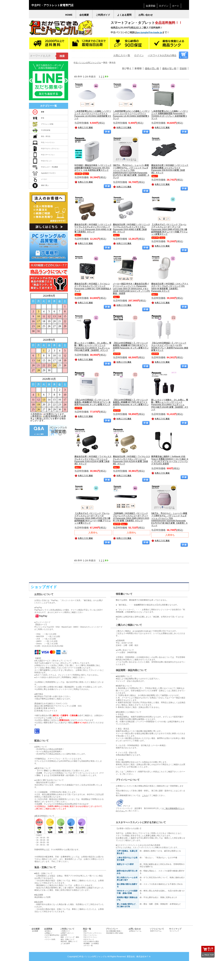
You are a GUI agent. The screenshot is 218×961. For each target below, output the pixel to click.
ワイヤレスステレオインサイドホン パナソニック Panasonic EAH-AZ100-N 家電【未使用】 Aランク (131, 460)
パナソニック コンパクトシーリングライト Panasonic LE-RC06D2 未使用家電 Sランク (92, 115)
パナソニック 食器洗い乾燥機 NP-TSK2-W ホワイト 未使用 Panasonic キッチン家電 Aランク (131, 346)
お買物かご (48, 933)
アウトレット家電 (47, 124)
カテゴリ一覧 (88, 945)
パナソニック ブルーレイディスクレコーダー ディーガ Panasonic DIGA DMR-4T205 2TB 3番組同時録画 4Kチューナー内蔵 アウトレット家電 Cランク (92, 518)
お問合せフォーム (135, 931)
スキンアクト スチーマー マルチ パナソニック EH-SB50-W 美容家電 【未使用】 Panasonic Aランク (169, 287)
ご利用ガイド (65, 931)
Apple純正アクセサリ (48, 173)
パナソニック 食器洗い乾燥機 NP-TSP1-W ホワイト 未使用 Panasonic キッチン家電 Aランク (131, 403)
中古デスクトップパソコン (50, 148)
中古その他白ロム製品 (91, 941)
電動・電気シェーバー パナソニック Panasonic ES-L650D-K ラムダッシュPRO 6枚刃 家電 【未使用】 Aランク (92, 346)
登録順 (183, 68)
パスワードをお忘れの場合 (162, 55)
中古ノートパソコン (48, 142)
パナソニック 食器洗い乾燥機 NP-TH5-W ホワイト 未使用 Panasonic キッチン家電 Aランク (92, 402)
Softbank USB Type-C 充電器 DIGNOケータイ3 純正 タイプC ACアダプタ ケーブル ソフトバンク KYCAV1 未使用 (169, 460)
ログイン (163, 5)
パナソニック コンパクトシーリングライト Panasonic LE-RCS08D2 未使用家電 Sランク (131, 115)
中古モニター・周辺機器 (49, 167)
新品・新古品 (45, 136)
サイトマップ (174, 931)
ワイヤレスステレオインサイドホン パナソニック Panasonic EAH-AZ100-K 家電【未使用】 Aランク (93, 460)
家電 (42, 118)
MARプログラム (155, 931)
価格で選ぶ (45, 185)
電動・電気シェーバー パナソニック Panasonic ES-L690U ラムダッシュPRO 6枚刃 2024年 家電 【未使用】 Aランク (169, 405)
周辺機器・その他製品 (91, 943)
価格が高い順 (152, 68)
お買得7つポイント (67, 933)
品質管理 (64, 935)
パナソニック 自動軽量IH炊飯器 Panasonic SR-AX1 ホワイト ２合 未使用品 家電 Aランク (93, 167)
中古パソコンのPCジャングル (87, 62)
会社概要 (35, 931)
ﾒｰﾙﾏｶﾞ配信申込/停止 (52, 935)
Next (65, 80)
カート (175, 5)
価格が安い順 (169, 68)
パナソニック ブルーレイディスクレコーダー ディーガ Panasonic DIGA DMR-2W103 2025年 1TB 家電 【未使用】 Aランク (131, 517)
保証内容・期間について (69, 941)
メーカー (44, 179)
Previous (31, 80)
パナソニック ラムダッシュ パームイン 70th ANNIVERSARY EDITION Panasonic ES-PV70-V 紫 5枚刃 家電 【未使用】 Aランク (131, 171)
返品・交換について (67, 939)
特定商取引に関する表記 (114, 933)
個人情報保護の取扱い (114, 931)
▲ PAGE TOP (208, 955)
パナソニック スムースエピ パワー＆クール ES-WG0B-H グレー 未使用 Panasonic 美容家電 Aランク (169, 346)
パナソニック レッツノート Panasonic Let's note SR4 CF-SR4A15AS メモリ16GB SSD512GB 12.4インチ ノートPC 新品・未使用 (131, 289)
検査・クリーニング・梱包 (70, 937)
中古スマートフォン (48, 155)
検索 (62, 56)
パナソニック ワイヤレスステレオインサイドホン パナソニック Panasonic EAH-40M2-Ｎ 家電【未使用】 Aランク (93, 228)
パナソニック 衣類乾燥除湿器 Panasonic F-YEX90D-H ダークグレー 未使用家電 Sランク (169, 115)
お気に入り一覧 (121, 55)
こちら (145, 795)
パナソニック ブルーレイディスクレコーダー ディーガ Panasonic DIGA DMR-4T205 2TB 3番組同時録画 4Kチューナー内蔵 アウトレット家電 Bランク (169, 229)
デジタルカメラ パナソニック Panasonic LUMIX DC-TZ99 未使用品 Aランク (92, 287)
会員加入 (48, 931)
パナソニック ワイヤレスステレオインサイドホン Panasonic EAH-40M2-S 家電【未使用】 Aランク (131, 228)
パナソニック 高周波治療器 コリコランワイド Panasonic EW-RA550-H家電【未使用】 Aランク (169, 169)
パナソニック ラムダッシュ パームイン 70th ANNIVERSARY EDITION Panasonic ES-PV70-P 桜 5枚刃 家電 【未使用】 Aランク (169, 519)
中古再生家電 (45, 130)
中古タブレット (46, 161)
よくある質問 (65, 943)
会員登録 (150, 5)
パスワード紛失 (50, 939)
